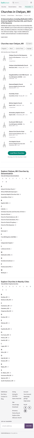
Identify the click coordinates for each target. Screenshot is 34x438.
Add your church (17, 418)
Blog (2, 399)
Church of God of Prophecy (8, 222)
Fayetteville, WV (5, 329)
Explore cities (16, 415)
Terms (16, 433)
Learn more (4, 37)
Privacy (12, 433)
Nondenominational (6, 261)
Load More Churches (17, 153)
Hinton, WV (4, 338)
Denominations (12, 7)
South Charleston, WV (7, 381)
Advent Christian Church (8, 189)
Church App (15, 405)
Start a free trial (16, 398)
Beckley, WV (4, 297)
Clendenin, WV (5, 308)
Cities (20, 7)
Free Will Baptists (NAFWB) (8, 237)
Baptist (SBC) (4, 203)
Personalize (29, 7)
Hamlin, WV (4, 340)
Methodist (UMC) (5, 255)
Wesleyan (3, 273)
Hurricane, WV (5, 335)
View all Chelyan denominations (10, 176)
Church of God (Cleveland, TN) (9, 220)
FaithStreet (5, 2)
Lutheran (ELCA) (5, 249)
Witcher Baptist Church (17, 105)
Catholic (3, 209)
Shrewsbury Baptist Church (17, 115)
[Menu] (31, 2)
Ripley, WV (4, 367)
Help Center (27, 401)
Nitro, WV (3, 352)
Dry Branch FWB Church (17, 124)
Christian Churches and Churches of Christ (13, 212)
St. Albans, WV (5, 373)
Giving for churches (15, 395)
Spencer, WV (4, 378)
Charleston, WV (5, 306)
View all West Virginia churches (9, 284)
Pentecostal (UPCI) (6, 267)
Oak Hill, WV (4, 358)
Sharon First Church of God (17, 134)
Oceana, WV (4, 361)
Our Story (4, 394)
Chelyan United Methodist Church (17, 68)
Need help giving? (26, 397)
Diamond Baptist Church (17, 86)
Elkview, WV (4, 323)
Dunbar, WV (4, 317)
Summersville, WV (6, 375)
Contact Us (4, 396)
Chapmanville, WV (6, 311)
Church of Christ (5, 214)
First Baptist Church (17, 144)
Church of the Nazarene (7, 225)
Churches (3, 7)
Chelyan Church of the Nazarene (17, 58)
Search (30, 43)
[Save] (31, 55)
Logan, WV (4, 346)
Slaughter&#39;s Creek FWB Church (17, 77)
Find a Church (16, 413)
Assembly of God (17, 96)
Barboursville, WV (6, 300)
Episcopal (3, 231)
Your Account (27, 394)
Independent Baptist (7, 243)
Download (15, 407)
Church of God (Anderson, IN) (9, 217)
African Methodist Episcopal (9, 192)
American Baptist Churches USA (10, 194)
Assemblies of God (6, 197)
